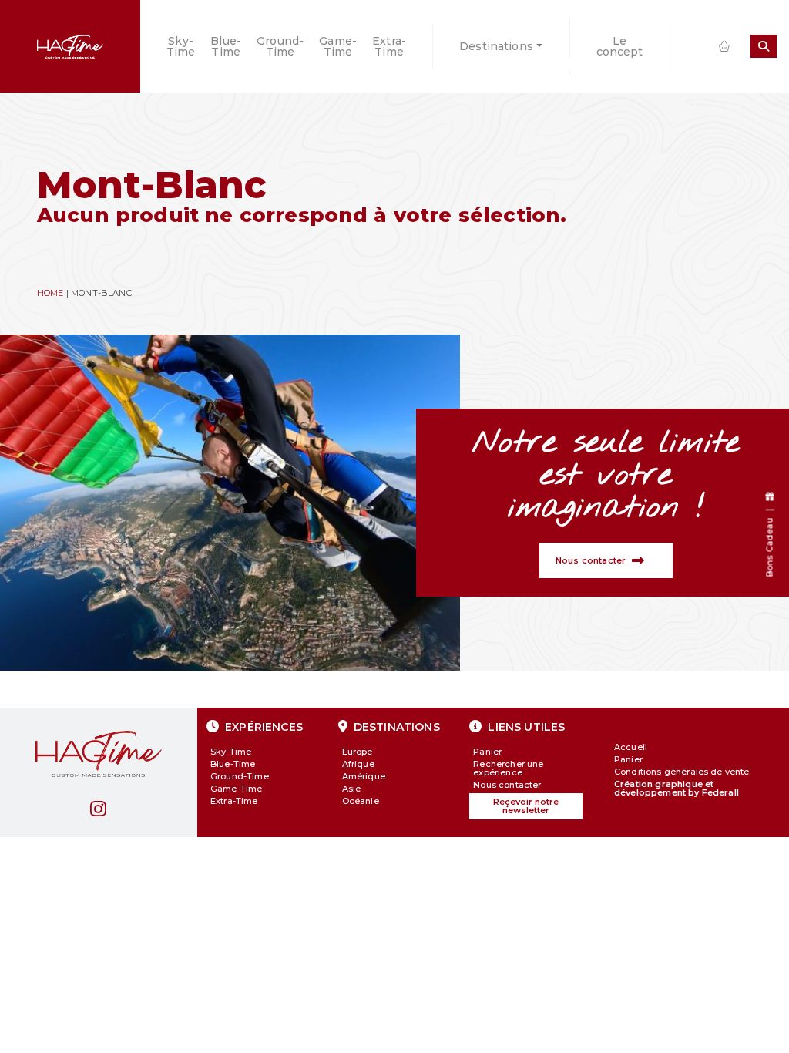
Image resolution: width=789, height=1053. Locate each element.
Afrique (358, 764)
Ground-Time (280, 46)
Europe (357, 751)
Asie (351, 788)
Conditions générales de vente (682, 771)
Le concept (619, 46)
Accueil (630, 747)
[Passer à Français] (684, 46)
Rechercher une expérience (508, 768)
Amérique (363, 776)
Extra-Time (389, 46)
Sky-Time (181, 46)
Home (50, 293)
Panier (487, 751)
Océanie (360, 801)
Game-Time (338, 46)
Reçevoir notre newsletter (526, 806)
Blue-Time (225, 46)
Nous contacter (507, 784)
